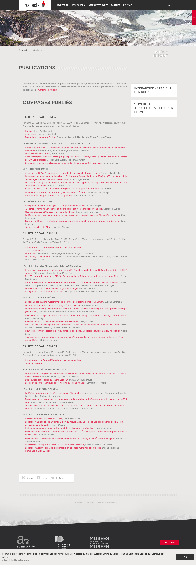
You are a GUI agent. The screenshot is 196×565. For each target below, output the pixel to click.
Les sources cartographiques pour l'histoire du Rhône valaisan (55, 383)
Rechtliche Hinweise (107, 502)
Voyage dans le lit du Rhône (38, 227)
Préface (29, 131)
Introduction (31, 253)
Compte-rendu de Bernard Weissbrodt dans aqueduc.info (53, 247)
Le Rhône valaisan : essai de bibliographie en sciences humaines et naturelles (63, 448)
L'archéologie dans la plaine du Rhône (43, 418)
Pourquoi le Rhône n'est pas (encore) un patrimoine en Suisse (55, 205)
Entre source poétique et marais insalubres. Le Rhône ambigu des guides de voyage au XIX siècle (76, 315)
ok (185, 557)
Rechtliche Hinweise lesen (16, 560)
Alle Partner (169, 542)
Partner (115, 5)
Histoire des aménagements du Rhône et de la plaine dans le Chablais (59, 428)
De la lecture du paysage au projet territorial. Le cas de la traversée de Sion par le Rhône (72, 324)
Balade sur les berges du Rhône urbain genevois (48, 195)
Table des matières (34, 250)
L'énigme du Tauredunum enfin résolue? (44, 291)
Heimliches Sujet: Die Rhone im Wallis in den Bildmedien (52, 321)
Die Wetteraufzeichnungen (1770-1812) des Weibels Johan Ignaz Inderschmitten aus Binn (72, 276)
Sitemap (90, 502)
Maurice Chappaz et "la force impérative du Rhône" (50, 212)
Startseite (62, 5)
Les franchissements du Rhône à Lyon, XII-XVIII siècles (53, 305)
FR (169, 5)
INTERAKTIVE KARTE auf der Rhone (152, 90)
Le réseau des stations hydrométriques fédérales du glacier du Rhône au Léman (64, 302)
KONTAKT (127, 5)
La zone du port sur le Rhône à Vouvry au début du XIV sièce (55, 192)
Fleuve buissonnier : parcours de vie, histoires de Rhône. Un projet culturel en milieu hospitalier (72, 331)
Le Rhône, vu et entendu (38, 256)
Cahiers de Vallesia (47, 90)
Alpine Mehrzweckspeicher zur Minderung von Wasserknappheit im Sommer (62, 188)
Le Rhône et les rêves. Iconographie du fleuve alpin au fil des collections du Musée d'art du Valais (72, 215)
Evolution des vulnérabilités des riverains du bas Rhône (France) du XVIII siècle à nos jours (70, 438)
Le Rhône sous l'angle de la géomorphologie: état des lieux (54, 393)
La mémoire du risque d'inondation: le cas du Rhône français (54, 444)
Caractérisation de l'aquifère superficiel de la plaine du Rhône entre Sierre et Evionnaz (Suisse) (71, 282)
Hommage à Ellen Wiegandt (38, 451)
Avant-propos (31, 134)
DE (173, 5)
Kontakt (79, 502)
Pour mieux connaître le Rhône (40, 137)
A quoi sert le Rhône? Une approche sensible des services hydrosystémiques (62, 173)
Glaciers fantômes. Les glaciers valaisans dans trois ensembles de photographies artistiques (72, 221)
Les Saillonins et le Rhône (37, 153)
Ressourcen (78, 5)
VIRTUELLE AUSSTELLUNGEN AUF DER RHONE (153, 108)
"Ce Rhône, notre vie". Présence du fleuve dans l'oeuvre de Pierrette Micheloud (63, 209)
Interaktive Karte (98, 5)
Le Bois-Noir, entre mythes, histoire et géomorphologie (51, 288)
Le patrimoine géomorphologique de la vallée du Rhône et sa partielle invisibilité (63, 163)
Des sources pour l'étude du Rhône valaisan (46, 380)
